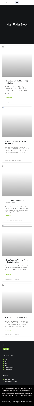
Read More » (8, 97)
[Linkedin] (7, 349)
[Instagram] (4, 349)
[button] (17, 2)
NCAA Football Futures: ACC (16, 317)
